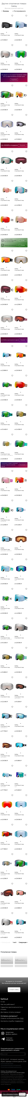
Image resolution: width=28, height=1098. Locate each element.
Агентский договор (7, 1063)
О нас (3, 1002)
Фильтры (6, 11)
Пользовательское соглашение (11, 1065)
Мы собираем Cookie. (10, 1094)
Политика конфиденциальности (11, 1067)
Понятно (22, 1094)
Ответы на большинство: (12, 1018)
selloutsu (10, 1040)
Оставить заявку (14, 989)
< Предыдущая (5, 942)
